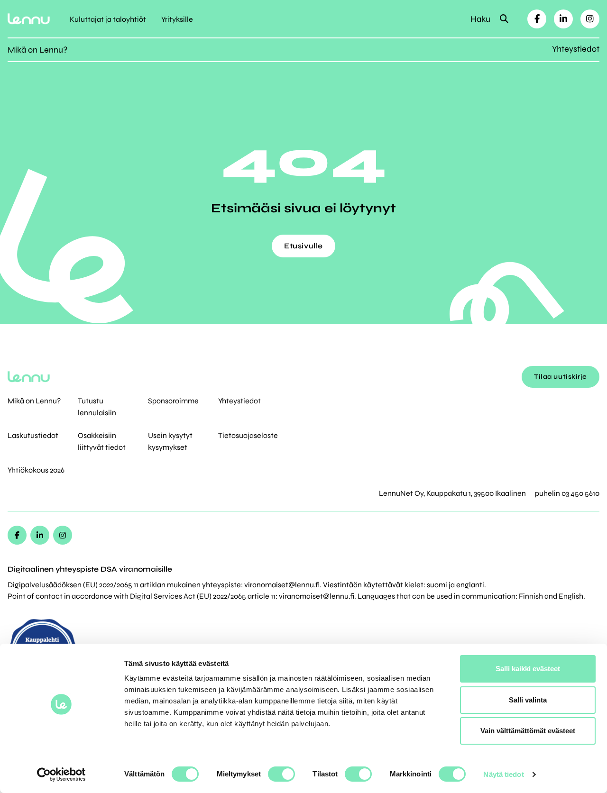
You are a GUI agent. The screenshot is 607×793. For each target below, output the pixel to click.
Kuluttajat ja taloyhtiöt (108, 19)
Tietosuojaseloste (248, 435)
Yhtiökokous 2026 (36, 469)
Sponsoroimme (173, 400)
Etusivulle (303, 245)
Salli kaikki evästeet (528, 669)
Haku (481, 19)
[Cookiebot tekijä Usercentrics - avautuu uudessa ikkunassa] (61, 774)
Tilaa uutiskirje (560, 377)
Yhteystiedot (575, 49)
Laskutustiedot (33, 435)
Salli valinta (528, 700)
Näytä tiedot (503, 774)
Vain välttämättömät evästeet (527, 731)
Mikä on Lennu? (37, 50)
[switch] (281, 774)
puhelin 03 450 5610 (567, 493)
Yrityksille (177, 19)
